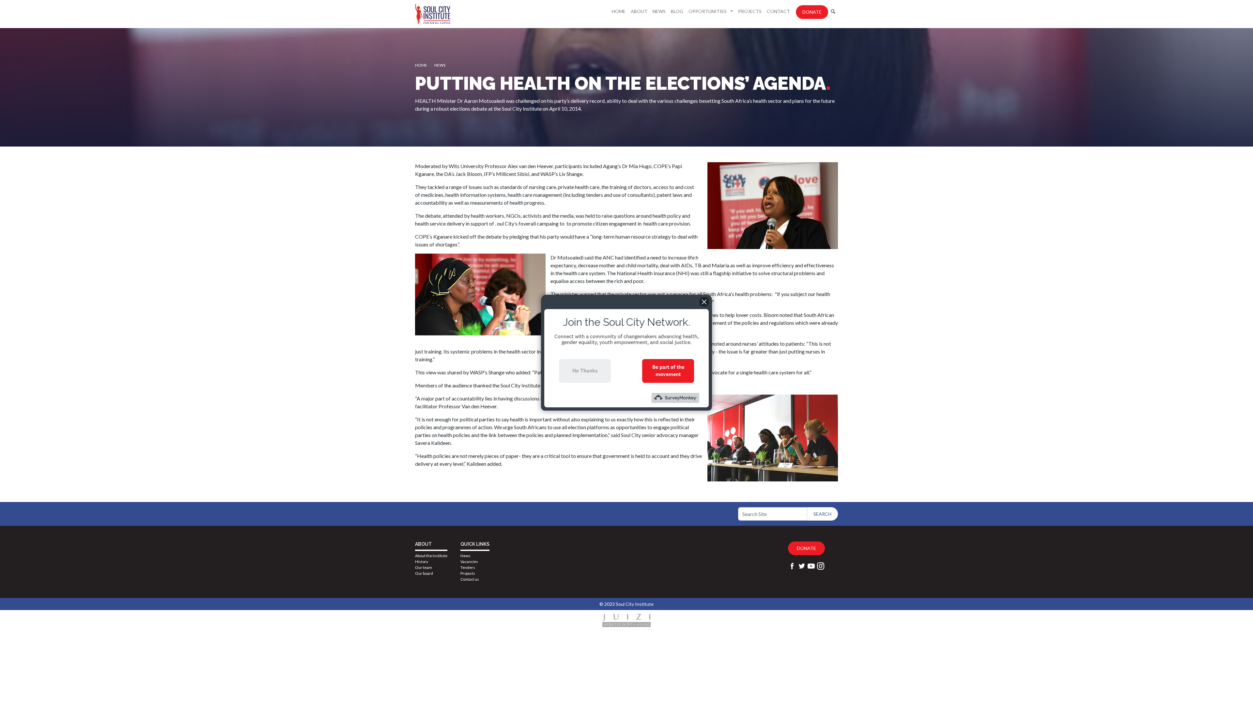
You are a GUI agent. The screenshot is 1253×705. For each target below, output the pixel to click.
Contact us (469, 579)
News (659, 11)
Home (619, 11)
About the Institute (431, 555)
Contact (778, 11)
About (639, 11)
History (421, 561)
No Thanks (585, 370)
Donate (812, 12)
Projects (750, 11)
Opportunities (708, 11)
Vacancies (469, 561)
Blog (677, 11)
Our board (424, 573)
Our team (423, 567)
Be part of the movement (668, 371)
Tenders (467, 567)
